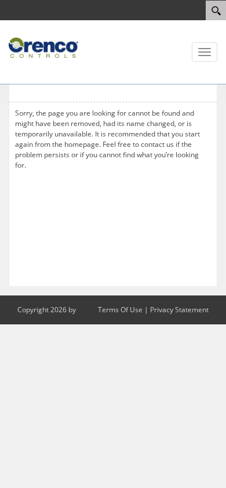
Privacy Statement (179, 310)
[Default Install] (43, 47)
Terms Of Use (120, 310)
